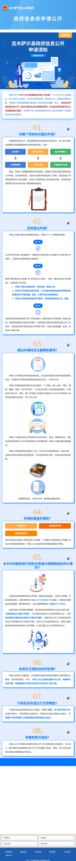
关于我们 (67, 852)
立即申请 (65, 35)
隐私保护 (23, 852)
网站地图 (9, 852)
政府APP (9, 855)
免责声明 (38, 852)
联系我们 (52, 852)
